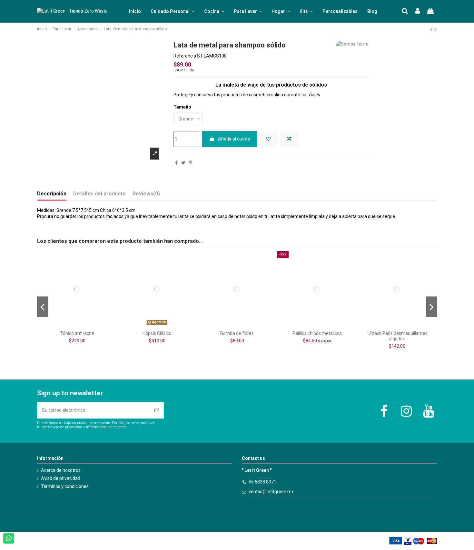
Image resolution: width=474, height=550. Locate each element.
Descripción (51, 194)
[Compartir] (176, 162)
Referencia (184, 55)
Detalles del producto (99, 194)
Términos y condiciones (65, 486)
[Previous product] (432, 29)
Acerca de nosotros (61, 470)
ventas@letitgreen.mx (271, 491)
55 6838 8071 (262, 481)
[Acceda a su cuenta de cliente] (418, 11)
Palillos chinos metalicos (317, 333)
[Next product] (435, 29)
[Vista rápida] (86, 325)
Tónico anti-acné (77, 333)
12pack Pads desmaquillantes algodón (397, 336)
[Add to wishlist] (269, 139)
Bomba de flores (237, 333)
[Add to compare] (289, 139)
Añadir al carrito (234, 138)
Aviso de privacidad (60, 478)
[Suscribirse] (156, 410)
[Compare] (77, 325)
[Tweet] (183, 162)
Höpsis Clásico (157, 333)
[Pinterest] (190, 162)
